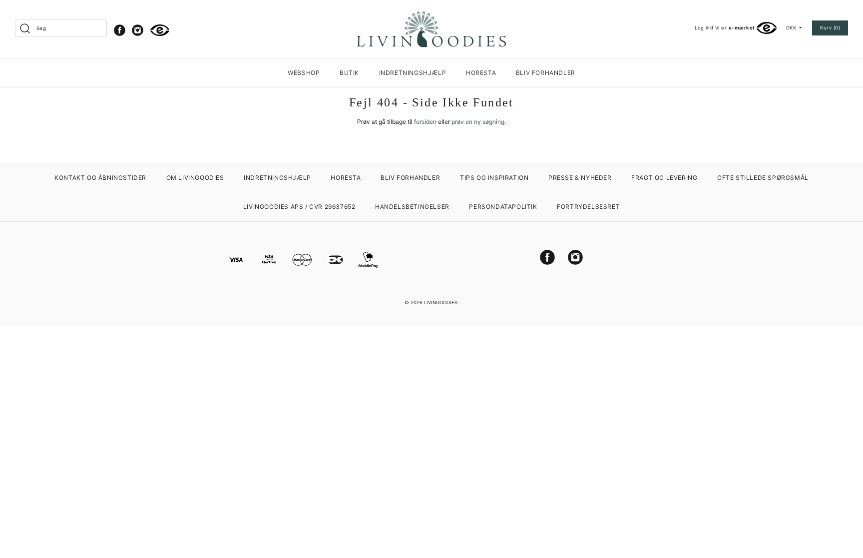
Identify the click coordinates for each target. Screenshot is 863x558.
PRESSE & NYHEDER (580, 177)
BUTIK (349, 72)
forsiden (425, 121)
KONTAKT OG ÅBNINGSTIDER (100, 177)
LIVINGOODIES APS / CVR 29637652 (299, 206)
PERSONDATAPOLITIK (503, 206)
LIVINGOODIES (440, 302)
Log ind (704, 27)
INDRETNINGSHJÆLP (412, 72)
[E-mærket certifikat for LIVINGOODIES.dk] (160, 30)
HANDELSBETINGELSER (412, 206)
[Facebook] (119, 30)
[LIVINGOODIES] (431, 14)
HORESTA (481, 72)
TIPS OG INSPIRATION (494, 177)
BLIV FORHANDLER (545, 72)
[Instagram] (137, 30)
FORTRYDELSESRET (588, 206)
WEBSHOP (304, 72)
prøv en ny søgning (477, 121)
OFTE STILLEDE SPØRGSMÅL (763, 177)
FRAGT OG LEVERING (664, 177)
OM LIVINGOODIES (195, 177)
